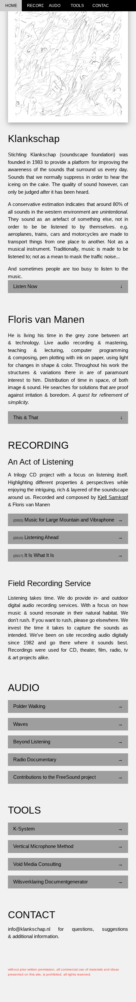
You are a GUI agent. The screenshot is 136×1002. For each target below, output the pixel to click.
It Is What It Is (68, 555)
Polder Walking (68, 706)
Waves (68, 724)
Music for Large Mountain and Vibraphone (68, 520)
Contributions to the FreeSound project (68, 777)
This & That (68, 417)
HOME (11, 5)
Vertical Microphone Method (68, 846)
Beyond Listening (68, 741)
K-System (68, 828)
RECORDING (35, 5)
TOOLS (77, 5)
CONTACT (100, 5)
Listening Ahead (68, 537)
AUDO (54, 5)
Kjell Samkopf (113, 497)
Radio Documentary (68, 759)
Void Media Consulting (68, 864)
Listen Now (68, 286)
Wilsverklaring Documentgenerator (68, 881)
